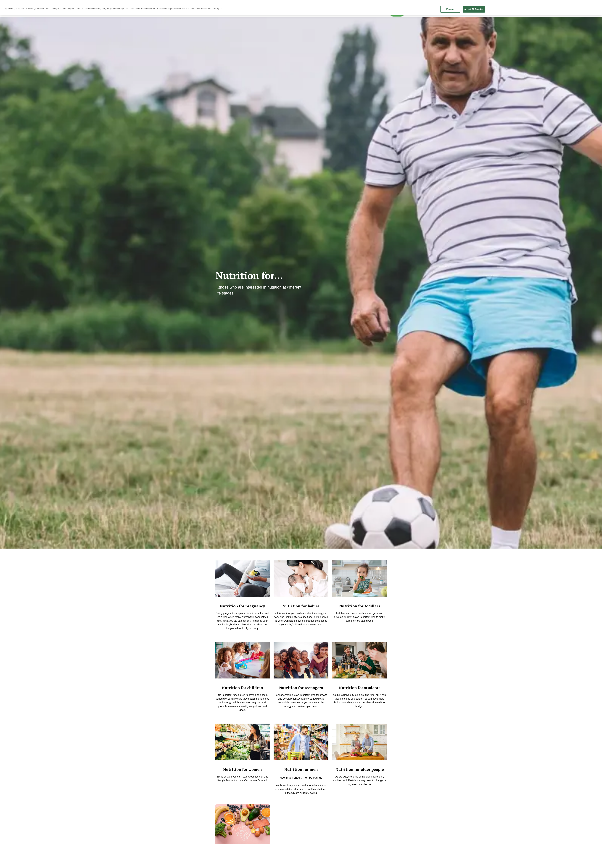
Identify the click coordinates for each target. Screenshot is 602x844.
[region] (301, 7)
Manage (450, 9)
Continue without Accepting (589, 4)
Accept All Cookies (473, 9)
